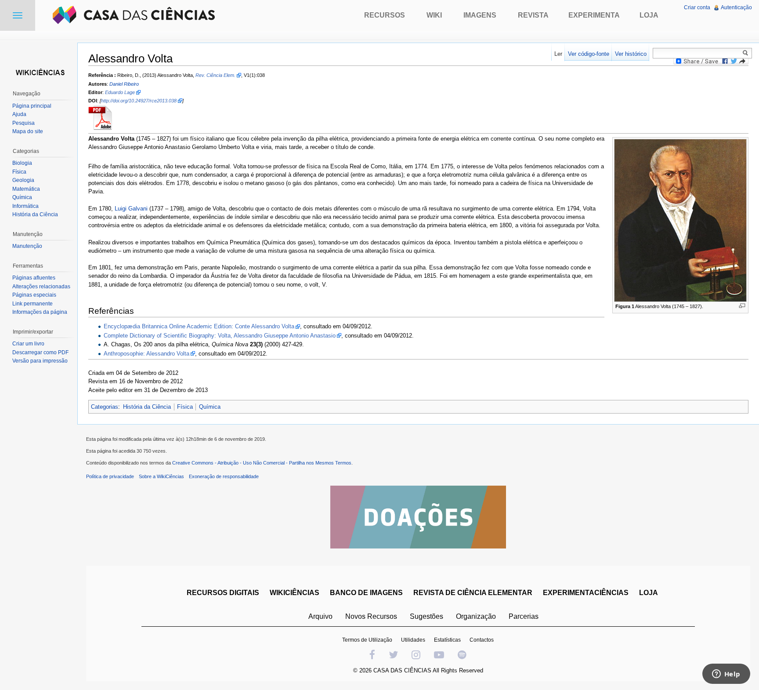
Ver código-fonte (588, 54)
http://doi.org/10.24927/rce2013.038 (139, 100)
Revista (533, 15)
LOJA (648, 592)
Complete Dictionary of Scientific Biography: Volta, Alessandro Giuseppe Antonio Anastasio (220, 335)
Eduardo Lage (120, 92)
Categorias (104, 406)
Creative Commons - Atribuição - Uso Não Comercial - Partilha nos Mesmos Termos (261, 462)
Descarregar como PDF (40, 352)
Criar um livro (28, 344)
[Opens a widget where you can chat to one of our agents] (726, 675)
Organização (476, 616)
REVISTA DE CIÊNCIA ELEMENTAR (472, 592)
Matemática (26, 189)
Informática (25, 206)
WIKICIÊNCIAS (294, 592)
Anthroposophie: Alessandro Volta (146, 353)
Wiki (434, 15)
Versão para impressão (40, 361)
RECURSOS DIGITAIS (223, 592)
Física (185, 406)
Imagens (479, 15)
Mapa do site (27, 131)
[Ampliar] (742, 305)
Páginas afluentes (33, 278)
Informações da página (39, 312)
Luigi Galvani (131, 208)
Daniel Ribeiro (124, 84)
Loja (649, 15)
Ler (558, 54)
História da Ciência (147, 406)
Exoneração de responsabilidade (224, 476)
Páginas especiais (34, 295)
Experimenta (594, 15)
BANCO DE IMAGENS (366, 592)
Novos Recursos (371, 616)
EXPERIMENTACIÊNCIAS (586, 592)
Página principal (31, 106)
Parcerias (524, 616)
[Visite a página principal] (39, 71)
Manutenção (27, 246)
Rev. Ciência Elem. (215, 75)
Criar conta (697, 7)
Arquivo (320, 616)
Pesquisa (23, 123)
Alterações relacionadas (41, 286)
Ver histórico (631, 54)
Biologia (22, 163)
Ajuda (19, 114)
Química (209, 406)
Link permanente (32, 304)
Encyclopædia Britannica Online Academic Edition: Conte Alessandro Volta (199, 326)
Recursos (384, 15)
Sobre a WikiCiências (161, 476)
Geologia (23, 180)
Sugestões (426, 616)
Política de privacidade (110, 476)
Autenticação (736, 7)
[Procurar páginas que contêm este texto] (747, 52)
